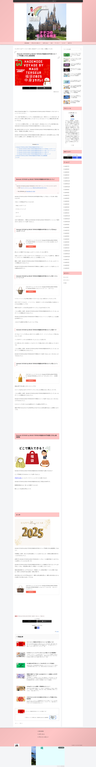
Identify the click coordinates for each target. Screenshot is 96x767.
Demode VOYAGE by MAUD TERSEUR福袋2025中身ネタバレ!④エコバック (34, 153)
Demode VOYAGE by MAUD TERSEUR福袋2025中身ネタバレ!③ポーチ (33, 152)
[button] (44, 88)
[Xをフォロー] (36, 628)
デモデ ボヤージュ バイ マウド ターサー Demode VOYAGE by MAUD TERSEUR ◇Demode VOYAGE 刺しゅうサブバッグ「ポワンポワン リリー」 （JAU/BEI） (42, 376)
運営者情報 (41, 731)
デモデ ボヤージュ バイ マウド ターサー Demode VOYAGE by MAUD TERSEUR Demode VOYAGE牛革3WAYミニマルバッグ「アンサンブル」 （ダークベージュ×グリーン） (42, 587)
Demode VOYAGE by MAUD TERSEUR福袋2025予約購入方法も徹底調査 (31, 155)
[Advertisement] (37, 101)
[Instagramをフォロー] (38, 628)
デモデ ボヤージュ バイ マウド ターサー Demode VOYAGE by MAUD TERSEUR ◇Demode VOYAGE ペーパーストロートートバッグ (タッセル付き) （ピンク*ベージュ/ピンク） (42, 242)
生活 (16, 616)
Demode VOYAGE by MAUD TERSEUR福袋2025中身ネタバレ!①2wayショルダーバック (36, 148)
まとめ (17, 157)
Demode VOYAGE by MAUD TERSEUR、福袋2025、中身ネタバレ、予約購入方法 (31, 616)
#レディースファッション (26, 187)
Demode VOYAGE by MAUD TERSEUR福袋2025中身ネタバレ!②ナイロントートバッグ (36, 150)
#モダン (45, 187)
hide (37, 144)
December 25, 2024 (30, 191)
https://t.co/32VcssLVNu (38, 187)
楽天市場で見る (31, 246)
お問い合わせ (42, 734)
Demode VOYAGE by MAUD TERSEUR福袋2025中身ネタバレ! (29, 147)
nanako (72, 119)
